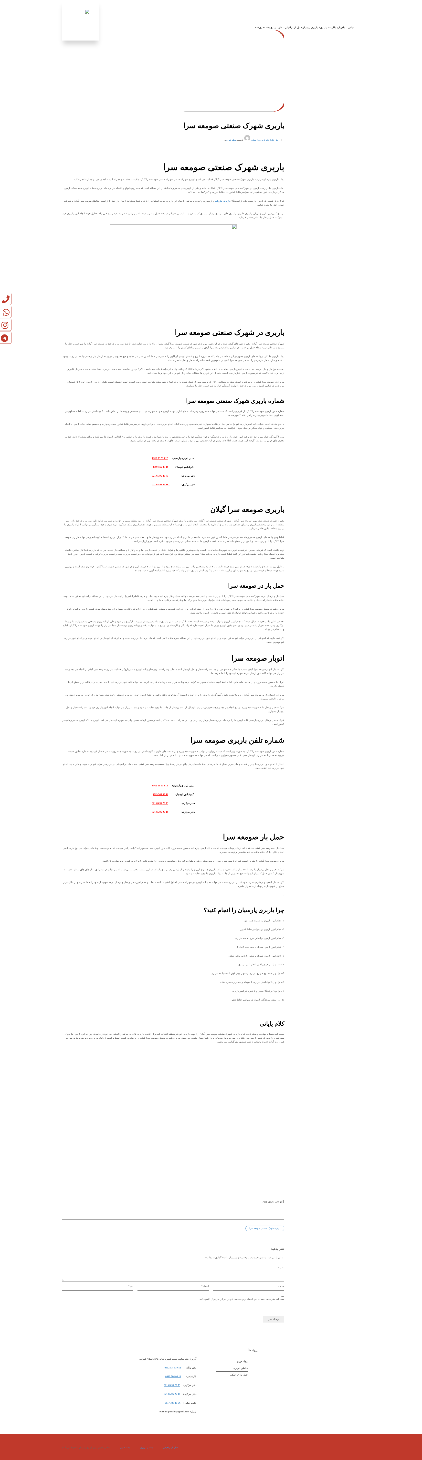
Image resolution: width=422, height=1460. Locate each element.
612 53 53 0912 (160, 458)
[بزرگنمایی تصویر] (173, 71)
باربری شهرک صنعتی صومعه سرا (264, 1228)
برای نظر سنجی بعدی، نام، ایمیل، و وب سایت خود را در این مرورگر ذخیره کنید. (240, 1299)
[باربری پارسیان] (80, 20)
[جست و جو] (357, 9)
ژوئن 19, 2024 (272, 140)
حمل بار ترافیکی (239, 1374)
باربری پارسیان (258, 140)
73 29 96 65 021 (160, 475)
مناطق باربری (240, 1368)
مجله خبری (231, 140)
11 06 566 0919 (160, 467)
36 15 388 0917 (172, 1402)
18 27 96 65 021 (161, 484)
